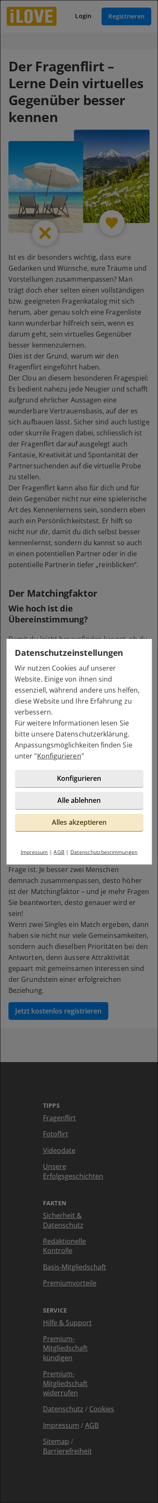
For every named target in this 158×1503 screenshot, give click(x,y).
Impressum (34, 852)
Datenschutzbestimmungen (104, 852)
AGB (59, 852)
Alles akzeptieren (79, 822)
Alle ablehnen (79, 800)
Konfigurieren (59, 756)
